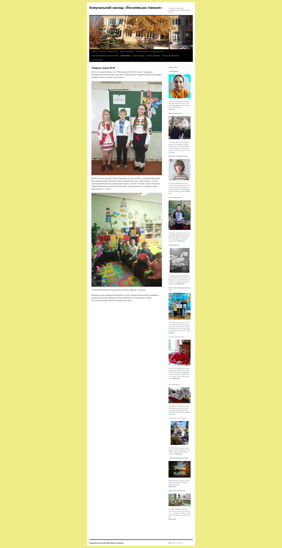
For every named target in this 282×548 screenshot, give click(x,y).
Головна (94, 51)
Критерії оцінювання (127, 51)
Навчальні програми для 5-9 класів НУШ (105, 56)
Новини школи (125, 56)
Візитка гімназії (113, 51)
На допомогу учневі (157, 51)
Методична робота (142, 51)
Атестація (102, 51)
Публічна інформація (153, 56)
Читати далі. (172, 486)
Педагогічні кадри (138, 56)
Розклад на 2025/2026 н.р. (171, 56)
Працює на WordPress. (177, 543)
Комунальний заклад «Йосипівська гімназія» (125, 7)
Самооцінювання (97, 60)
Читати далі (172, 109)
